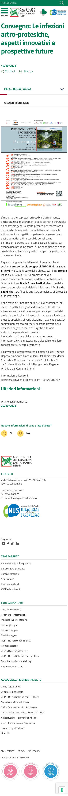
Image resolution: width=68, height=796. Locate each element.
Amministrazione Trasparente (16, 563)
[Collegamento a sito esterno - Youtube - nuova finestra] (4, 543)
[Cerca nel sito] (61, 2)
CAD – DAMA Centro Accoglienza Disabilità (22, 712)
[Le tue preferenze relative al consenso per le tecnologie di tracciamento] (62, 790)
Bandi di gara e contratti (13, 569)
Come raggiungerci (10, 687)
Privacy (21, 751)
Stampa (28, 71)
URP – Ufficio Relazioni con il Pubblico (20, 697)
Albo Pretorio (7, 579)
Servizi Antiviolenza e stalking (16, 661)
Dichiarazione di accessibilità (15, 757)
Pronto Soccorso (9, 646)
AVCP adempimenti (11, 589)
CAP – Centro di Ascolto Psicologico (19, 707)
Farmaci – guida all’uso (12, 728)
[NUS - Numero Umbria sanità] (58, 12)
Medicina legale (9, 635)
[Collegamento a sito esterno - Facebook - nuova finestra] (9, 543)
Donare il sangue (9, 630)
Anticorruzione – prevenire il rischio (18, 718)
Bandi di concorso (10, 574)
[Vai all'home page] (22, 12)
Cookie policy (34, 751)
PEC (2, 751)
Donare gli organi (9, 625)
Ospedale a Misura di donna (15, 702)
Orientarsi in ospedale (12, 692)
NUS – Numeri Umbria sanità (16, 641)
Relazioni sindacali (10, 584)
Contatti (11, 751)
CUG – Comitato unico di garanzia (18, 723)
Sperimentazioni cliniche (13, 666)
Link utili (5, 733)
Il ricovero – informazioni (13, 615)
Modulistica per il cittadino (14, 620)
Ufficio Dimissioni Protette (14, 651)
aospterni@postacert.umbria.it (22, 498)
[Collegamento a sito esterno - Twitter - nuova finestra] (13, 543)
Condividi (10, 71)
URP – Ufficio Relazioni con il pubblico (20, 656)
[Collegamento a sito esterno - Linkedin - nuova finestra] (18, 543)
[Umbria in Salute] (45, 12)
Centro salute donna (11, 609)
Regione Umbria (8, 3)
